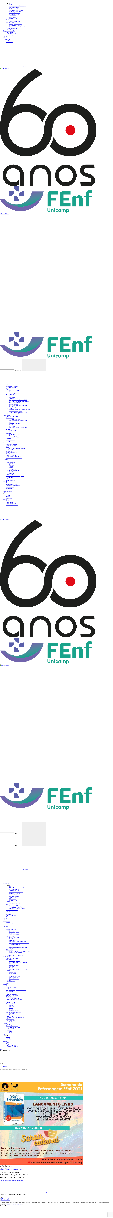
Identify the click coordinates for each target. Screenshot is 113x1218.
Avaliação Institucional (14, 13)
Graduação (5, 384)
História (11, 4)
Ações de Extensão (10, 462)
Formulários (12, 426)
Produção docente (10, 440)
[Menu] (11, 518)
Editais (7, 447)
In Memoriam (9, 489)
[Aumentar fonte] (11, 55)
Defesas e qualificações (15, 423)
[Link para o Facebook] (11, 382)
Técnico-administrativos (12, 484)
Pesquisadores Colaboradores (13, 485)
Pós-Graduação (7, 415)
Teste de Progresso (13, 407)
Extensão (5, 459)
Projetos (11, 463)
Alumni (5, 492)
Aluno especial (12, 431)
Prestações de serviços (14, 469)
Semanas (5, 1066)
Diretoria (8, 20)
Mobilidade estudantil (14, 402)
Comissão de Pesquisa (11, 444)
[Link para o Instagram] (35, 382)
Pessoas (5, 481)
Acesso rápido (6, 39)
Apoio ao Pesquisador (11, 452)
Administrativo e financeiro (15, 25)
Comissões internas (10, 35)
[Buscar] (11, 821)
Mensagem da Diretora (14, 21)
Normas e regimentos (14, 419)
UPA (10, 391)
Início (1, 1049)
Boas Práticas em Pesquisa (12, 454)
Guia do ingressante (14, 393)
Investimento (12, 473)
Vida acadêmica (10, 394)
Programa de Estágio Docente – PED (18, 427)
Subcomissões (9, 408)
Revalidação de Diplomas (15, 411)
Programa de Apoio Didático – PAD (18, 400)
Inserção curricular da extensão (13, 470)
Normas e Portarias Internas (16, 10)
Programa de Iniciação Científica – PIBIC (19, 401)
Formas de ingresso (14, 390)
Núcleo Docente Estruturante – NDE (18, 412)
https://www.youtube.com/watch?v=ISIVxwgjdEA (12, 1169)
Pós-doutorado (9, 449)
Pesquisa (5, 442)
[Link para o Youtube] (58, 382)
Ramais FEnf (9, 42)
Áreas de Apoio (10, 22)
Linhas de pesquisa (13, 436)
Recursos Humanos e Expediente (17, 26)
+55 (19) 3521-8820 (5, 1180)
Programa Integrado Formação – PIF (18, 405)
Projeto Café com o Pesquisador (14, 458)
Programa (8, 433)
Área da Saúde (9, 29)
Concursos (5, 36)
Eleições (5, 499)
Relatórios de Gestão (14, 14)
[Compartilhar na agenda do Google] (11, 1081)
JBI (4, 37)
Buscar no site (18, 370)
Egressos (8, 441)
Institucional (6, 2)
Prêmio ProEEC (10, 477)
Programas (11, 465)
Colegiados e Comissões (9, 31)
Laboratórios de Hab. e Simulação (14, 413)
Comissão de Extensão (11, 460)
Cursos (11, 466)
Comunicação (12, 15)
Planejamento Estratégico (15, 11)
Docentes (8, 438)
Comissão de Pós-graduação (13, 416)
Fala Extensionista (10, 478)
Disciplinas (12, 397)
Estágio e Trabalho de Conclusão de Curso (19, 409)
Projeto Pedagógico (11, 387)
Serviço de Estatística (11, 455)
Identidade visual (13, 18)
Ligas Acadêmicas (10, 480)
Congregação (9, 32)
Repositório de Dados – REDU (13, 456)
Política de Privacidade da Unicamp (13, 1204)
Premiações (9, 498)
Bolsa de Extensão (10, 474)
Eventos (11, 467)
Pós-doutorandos (10, 487)
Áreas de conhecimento (12, 28)
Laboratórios (9, 451)
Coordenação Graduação (12, 505)
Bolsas (10, 422)
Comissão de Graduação (12, 386)
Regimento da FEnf (14, 7)
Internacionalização (7, 491)
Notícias (8, 496)
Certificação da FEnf (14, 8)
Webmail (8, 40)
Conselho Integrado (11, 33)
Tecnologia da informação (15, 24)
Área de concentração (14, 434)
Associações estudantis (14, 395)
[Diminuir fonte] (34, 55)
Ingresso (8, 389)
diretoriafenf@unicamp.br (16, 1180)
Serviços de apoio (13, 404)
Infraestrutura (12, 17)
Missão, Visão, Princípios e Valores (17, 6)
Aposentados (9, 488)
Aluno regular (12, 430)
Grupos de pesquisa (14, 437)
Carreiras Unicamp (13, 398)
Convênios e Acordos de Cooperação (15, 476)
